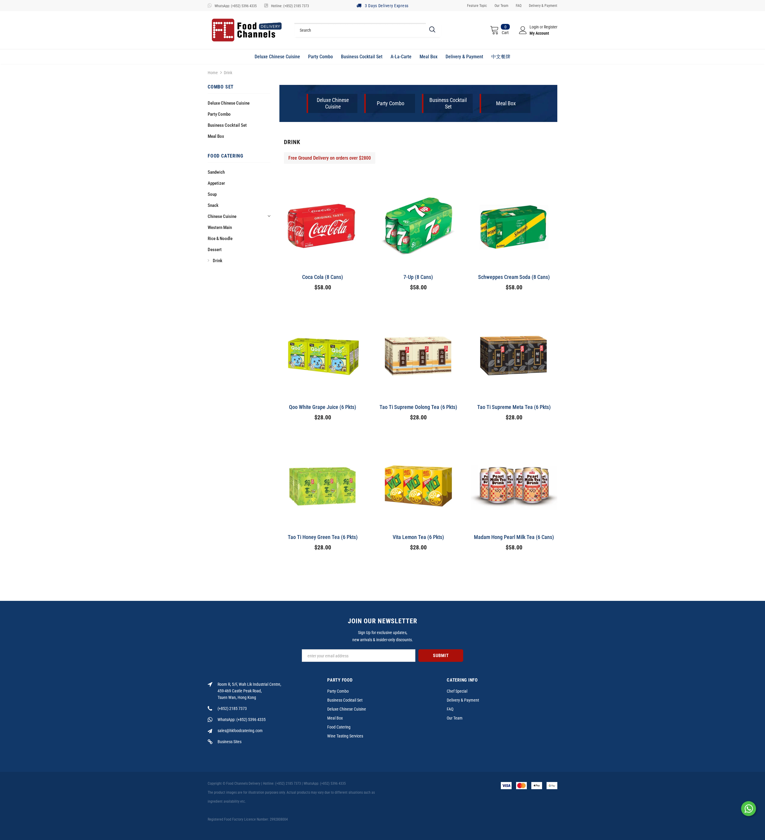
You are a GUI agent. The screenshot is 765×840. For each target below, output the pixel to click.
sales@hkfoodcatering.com (240, 730)
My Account (539, 33)
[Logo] (246, 30)
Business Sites (229, 741)
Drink (228, 72)
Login (535, 27)
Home (213, 72)
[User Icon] (523, 30)
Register (550, 27)
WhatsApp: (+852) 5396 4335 (236, 6)
